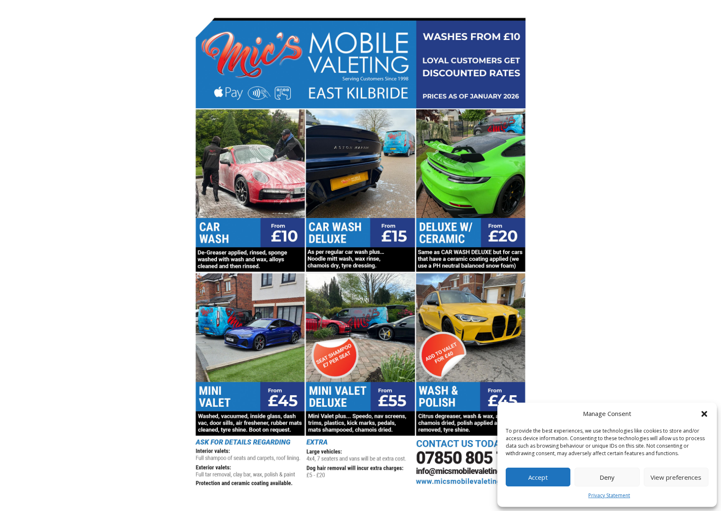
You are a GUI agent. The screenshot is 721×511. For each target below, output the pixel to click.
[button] (704, 414)
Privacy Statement (609, 495)
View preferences (675, 477)
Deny (607, 477)
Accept (538, 477)
